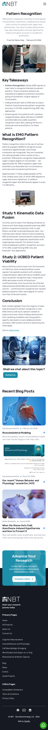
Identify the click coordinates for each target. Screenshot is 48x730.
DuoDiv (27, 721)
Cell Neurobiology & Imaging (14, 648)
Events (5, 672)
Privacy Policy (8, 698)
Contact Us (7, 633)
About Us (6, 629)
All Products (7, 625)
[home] (9, 4)
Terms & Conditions (10, 694)
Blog (4, 663)
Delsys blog (14, 330)
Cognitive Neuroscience (12, 640)
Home (4, 620)
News (4, 667)
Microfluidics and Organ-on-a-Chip (17, 653)
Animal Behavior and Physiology (16, 644)
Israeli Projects (8, 676)
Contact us (10, 375)
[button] (44, 4)
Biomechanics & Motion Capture (16, 657)
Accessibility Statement (12, 690)
